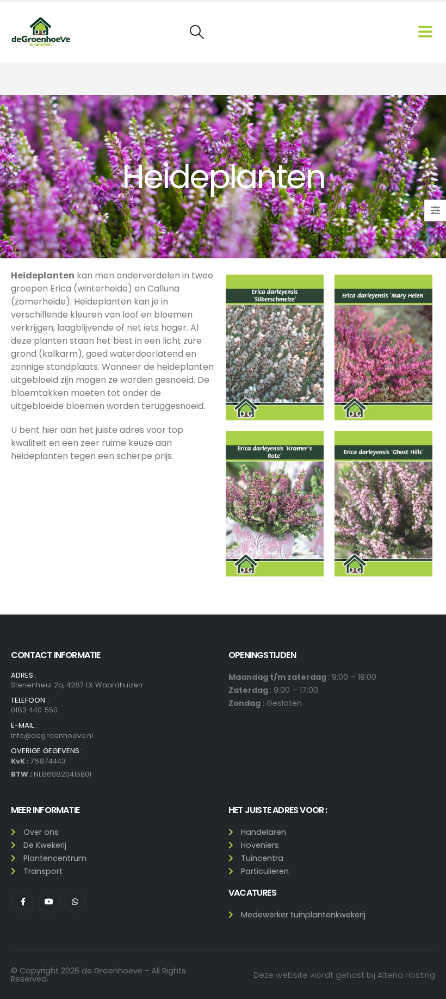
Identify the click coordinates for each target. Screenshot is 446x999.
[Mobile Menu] (425, 32)
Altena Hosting (406, 975)
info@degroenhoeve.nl (52, 735)
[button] (196, 32)
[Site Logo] (41, 32)
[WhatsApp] (75, 902)
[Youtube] (49, 902)
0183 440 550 (34, 710)
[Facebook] (23, 902)
